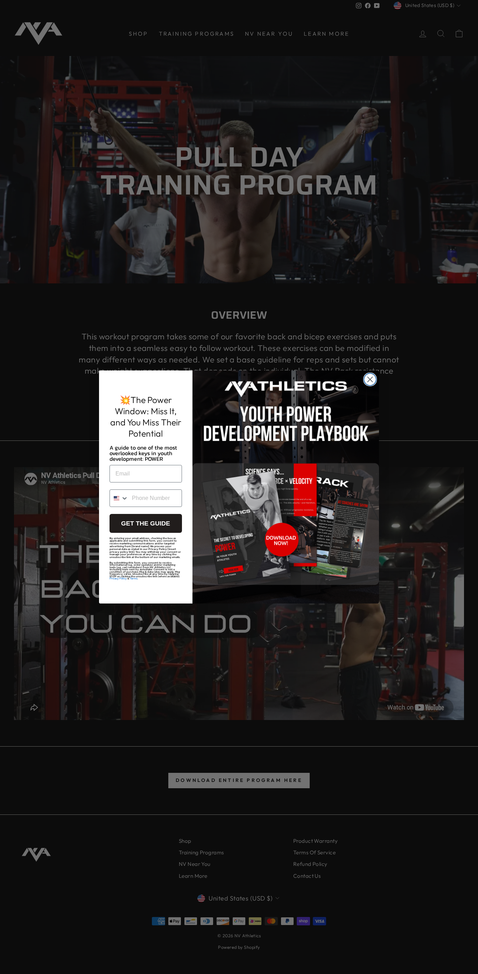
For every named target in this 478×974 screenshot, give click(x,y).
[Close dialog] (370, 379)
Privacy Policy (118, 578)
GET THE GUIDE (145, 523)
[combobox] (119, 498)
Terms (134, 578)
